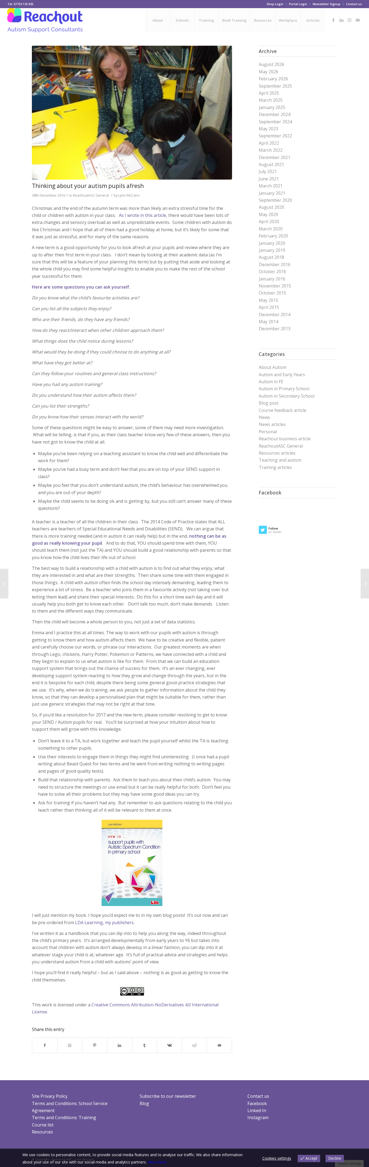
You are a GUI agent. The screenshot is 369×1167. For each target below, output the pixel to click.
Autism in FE (271, 382)
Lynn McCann (129, 195)
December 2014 (274, 315)
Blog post (269, 403)
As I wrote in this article (142, 215)
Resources (42, 1132)
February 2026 (273, 79)
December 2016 (274, 264)
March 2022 (271, 150)
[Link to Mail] (358, 20)
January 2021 (272, 193)
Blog (144, 1103)
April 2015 (269, 307)
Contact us (354, 4)
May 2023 (268, 129)
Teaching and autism (280, 460)
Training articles (275, 467)
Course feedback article (282, 410)
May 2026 (268, 72)
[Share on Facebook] (44, 1045)
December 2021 (274, 157)
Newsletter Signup (326, 4)
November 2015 (275, 286)
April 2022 (269, 143)
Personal (268, 432)
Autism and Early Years (282, 375)
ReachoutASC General (91, 195)
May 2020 (268, 214)
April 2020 (269, 221)
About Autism (272, 367)
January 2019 (272, 250)
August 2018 (271, 257)
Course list (42, 1125)
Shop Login (275, 4)
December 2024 (274, 114)
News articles (272, 424)
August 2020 (271, 207)
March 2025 (271, 100)
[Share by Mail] (219, 1045)
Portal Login (298, 4)
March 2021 (271, 186)
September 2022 (275, 136)
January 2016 (272, 279)
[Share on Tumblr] (144, 1045)
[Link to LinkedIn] (341, 20)
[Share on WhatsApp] (70, 1045)
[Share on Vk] (169, 1045)
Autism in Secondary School (286, 396)
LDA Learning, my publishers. (104, 922)
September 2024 (275, 122)
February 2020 (273, 236)
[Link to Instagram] (349, 20)
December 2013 (274, 329)
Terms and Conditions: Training (64, 1117)
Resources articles (277, 453)
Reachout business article (285, 439)
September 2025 (275, 86)
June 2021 (269, 179)
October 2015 (272, 293)
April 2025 (269, 93)
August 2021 (271, 164)
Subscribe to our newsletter (168, 1096)
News (264, 417)
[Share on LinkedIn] (119, 1045)
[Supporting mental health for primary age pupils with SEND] (4, 584)
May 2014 (268, 322)
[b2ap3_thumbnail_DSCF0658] (132, 113)
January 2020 (272, 243)
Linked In (256, 1110)
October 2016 (272, 272)
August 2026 (271, 64)
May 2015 (268, 300)
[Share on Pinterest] (94, 1045)
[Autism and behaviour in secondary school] (365, 584)
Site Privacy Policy (50, 1096)
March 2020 (271, 229)
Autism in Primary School (284, 389)
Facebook (257, 1103)
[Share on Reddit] (194, 1045)
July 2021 (268, 171)
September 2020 (275, 200)
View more (157, 1162)
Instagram (258, 1117)
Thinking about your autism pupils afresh (88, 186)
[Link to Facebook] (333, 20)
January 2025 (272, 107)
